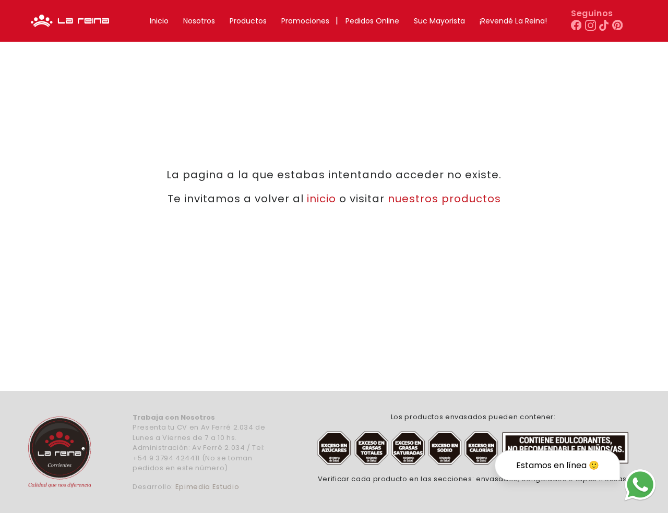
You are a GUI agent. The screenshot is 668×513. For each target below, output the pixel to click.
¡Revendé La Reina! (513, 21)
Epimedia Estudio (207, 487)
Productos (248, 21)
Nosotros (199, 21)
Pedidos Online (372, 21)
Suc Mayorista (439, 21)
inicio (321, 198)
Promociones (305, 21)
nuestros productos (444, 198)
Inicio (159, 21)
